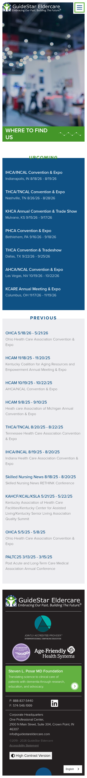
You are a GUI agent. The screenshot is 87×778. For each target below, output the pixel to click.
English (70, 769)
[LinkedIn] (54, 703)
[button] (79, 7)
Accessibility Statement (24, 745)
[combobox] (73, 769)
